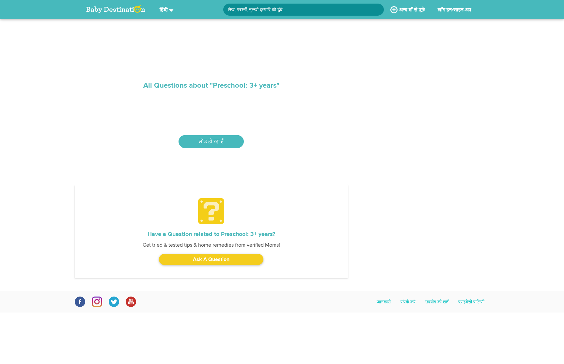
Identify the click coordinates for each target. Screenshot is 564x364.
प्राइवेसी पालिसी (471, 301)
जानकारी (384, 301)
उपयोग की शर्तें (436, 301)
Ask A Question (211, 259)
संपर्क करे (407, 301)
